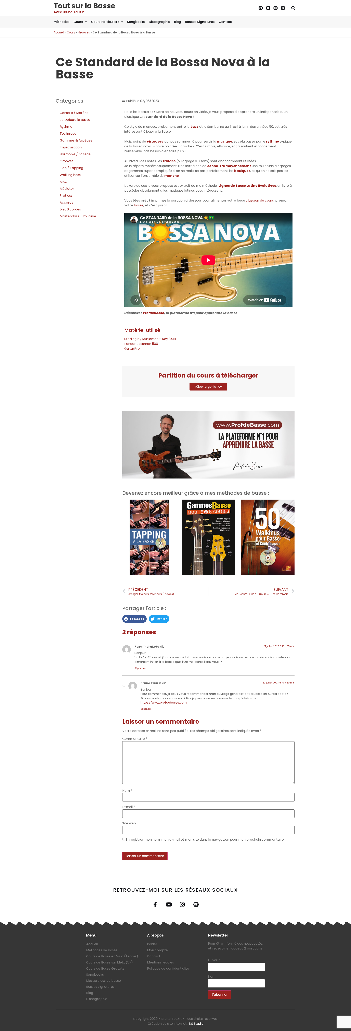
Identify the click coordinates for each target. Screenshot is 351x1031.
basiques (242, 170)
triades (169, 161)
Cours (78, 22)
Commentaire (134, 738)
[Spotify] (283, 8)
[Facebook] (261, 8)
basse (138, 205)
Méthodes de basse (101, 950)
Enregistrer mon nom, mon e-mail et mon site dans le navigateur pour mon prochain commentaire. (205, 839)
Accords (66, 202)
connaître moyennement (229, 166)
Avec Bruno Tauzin (69, 12)
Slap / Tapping (71, 168)
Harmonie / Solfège (75, 154)
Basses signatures (100, 986)
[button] (293, 8)
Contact (225, 22)
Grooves (84, 32)
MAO (63, 181)
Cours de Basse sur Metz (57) (109, 962)
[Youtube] (268, 8)
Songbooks (136, 22)
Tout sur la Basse (84, 6)
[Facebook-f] (155, 904)
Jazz (194, 126)
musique (224, 141)
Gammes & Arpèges (76, 140)
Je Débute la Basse (75, 119)
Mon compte (157, 950)
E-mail (128, 807)
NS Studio (196, 1023)
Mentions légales (160, 962)
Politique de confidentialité (168, 968)
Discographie (159, 22)
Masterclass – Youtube (78, 216)
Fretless (66, 195)
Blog (177, 22)
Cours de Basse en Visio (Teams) (112, 956)
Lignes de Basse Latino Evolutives (247, 185)
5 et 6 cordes (70, 209)
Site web (129, 823)
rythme (272, 141)
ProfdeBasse (153, 313)
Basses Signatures (200, 22)
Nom (127, 790)
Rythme (66, 126)
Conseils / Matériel (74, 113)
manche (171, 175)
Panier (152, 944)
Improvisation (71, 147)
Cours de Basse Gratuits (105, 968)
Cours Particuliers (105, 22)
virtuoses (155, 141)
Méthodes (61, 22)
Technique (68, 133)
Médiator (67, 188)
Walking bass (70, 175)
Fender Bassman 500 (141, 343)
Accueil (59, 32)
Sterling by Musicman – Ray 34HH (150, 339)
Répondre (139, 668)
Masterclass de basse (103, 980)
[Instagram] (275, 8)
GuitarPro (132, 348)
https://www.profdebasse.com (164, 703)
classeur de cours (260, 200)
